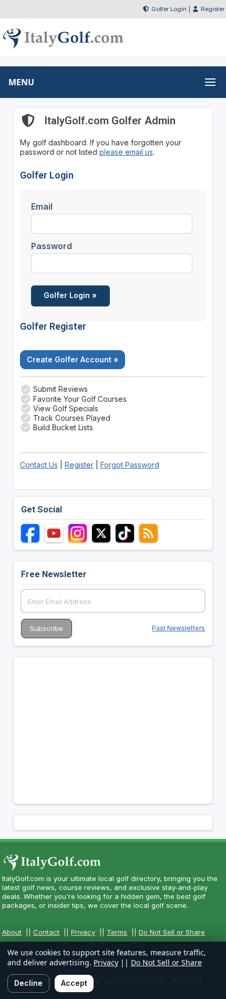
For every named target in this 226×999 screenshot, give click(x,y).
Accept (74, 982)
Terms (117, 932)
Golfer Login (169, 9)
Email (42, 206)
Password (51, 246)
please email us (126, 151)
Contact (46, 932)
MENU (21, 82)
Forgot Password (129, 464)
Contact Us (39, 464)
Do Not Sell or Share (172, 932)
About (12, 932)
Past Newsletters (178, 628)
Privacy (83, 932)
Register (212, 9)
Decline (28, 982)
